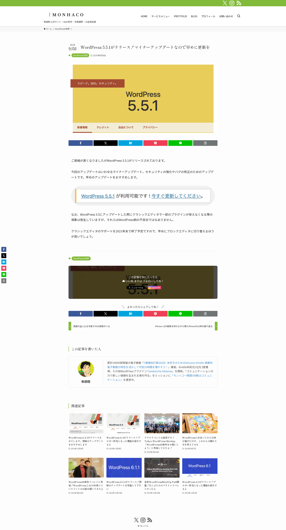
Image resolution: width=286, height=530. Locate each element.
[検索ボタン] (238, 16)
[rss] (238, 3)
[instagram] (231, 3)
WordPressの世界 (80, 55)
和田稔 (85, 381)
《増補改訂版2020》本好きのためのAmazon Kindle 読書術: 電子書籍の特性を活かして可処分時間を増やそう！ (160, 365)
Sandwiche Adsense (160, 371)
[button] (81, 143)
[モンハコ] (66, 14)
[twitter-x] (224, 3)
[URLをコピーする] (205, 143)
